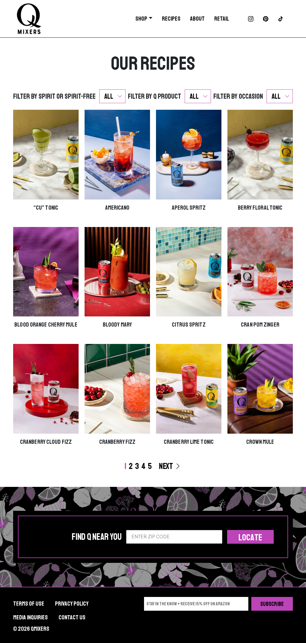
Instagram (250, 18)
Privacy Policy (71, 603)
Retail (221, 18)
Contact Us (72, 617)
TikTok (280, 18)
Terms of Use (28, 603)
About (197, 18)
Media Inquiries (30, 617)
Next (166, 466)
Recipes (171, 18)
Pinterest (265, 18)
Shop (141, 18)
